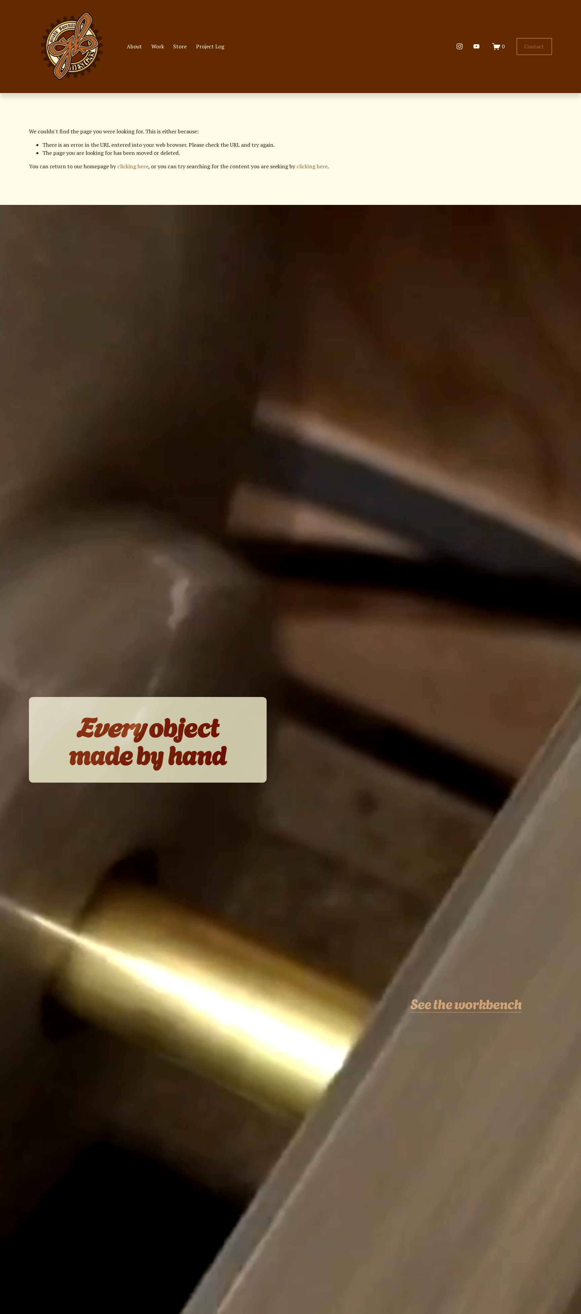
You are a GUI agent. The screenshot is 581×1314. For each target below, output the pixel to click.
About (134, 46)
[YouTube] (476, 46)
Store (180, 46)
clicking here (132, 166)
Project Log (210, 46)
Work (157, 46)
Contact (534, 46)
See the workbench (466, 1003)
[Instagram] (459, 46)
